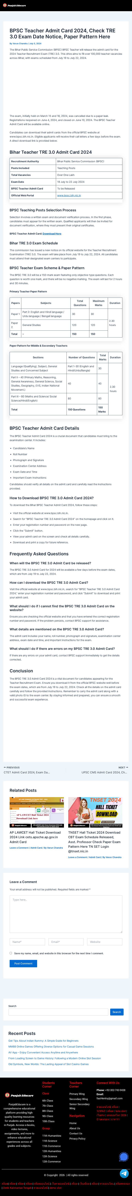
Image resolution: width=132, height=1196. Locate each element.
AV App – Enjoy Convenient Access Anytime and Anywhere (43, 1052)
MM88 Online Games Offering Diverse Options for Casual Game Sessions (51, 1046)
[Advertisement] (66, 88)
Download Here (52, 233)
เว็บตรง (100, 1115)
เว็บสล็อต (85, 1183)
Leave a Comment (19, 847)
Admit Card (36, 847)
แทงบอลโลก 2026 (116, 1115)
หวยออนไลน (107, 1183)
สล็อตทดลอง (123, 1183)
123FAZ (101, 1111)
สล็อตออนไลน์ (42, 1183)
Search (12, 1005)
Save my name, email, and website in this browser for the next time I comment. (59, 953)
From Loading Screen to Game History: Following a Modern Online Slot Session (54, 1058)
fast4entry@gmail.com (110, 1098)
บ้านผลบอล (103, 1119)
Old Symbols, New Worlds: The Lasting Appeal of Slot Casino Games (48, 1064)
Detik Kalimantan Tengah (17, 1187)
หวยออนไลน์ (104, 1107)
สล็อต (115, 1107)
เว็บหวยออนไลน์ (60, 1183)
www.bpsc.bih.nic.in (69, 195)
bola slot (121, 1111)
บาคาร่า (115, 1119)
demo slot (55, 1187)
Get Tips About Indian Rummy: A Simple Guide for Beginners (43, 1040)
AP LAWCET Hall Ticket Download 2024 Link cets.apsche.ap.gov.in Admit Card (35, 837)
